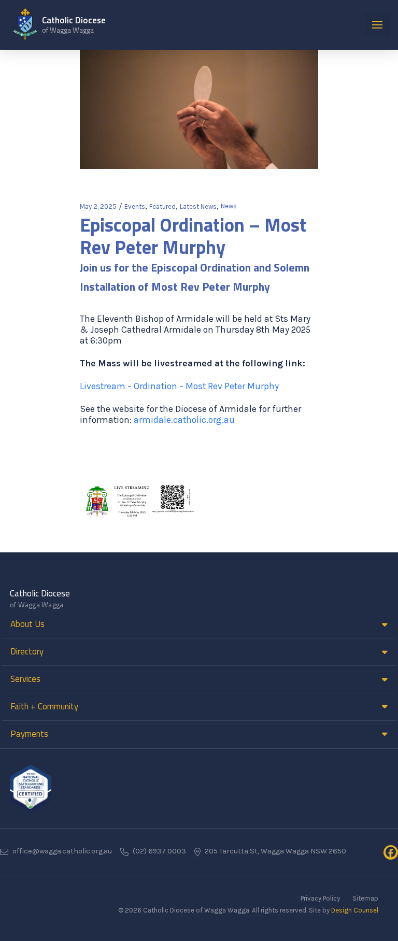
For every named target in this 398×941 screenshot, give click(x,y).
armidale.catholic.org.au (184, 420)
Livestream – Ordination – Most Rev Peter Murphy (179, 386)
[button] (377, 24)
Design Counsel (354, 910)
